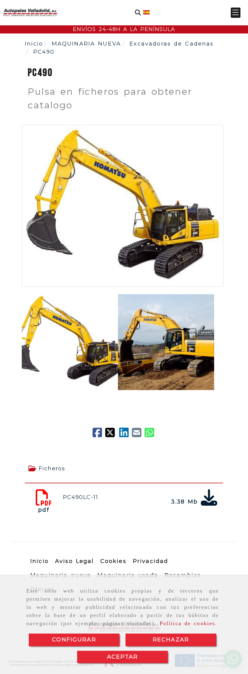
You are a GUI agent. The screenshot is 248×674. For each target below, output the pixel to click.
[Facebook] (99, 434)
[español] (146, 12)
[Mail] (138, 434)
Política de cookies (187, 623)
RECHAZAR (171, 639)
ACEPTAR (122, 656)
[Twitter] (112, 434)
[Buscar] (138, 12)
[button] (235, 13)
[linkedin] (125, 434)
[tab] (124, 468)
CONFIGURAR (74, 639)
